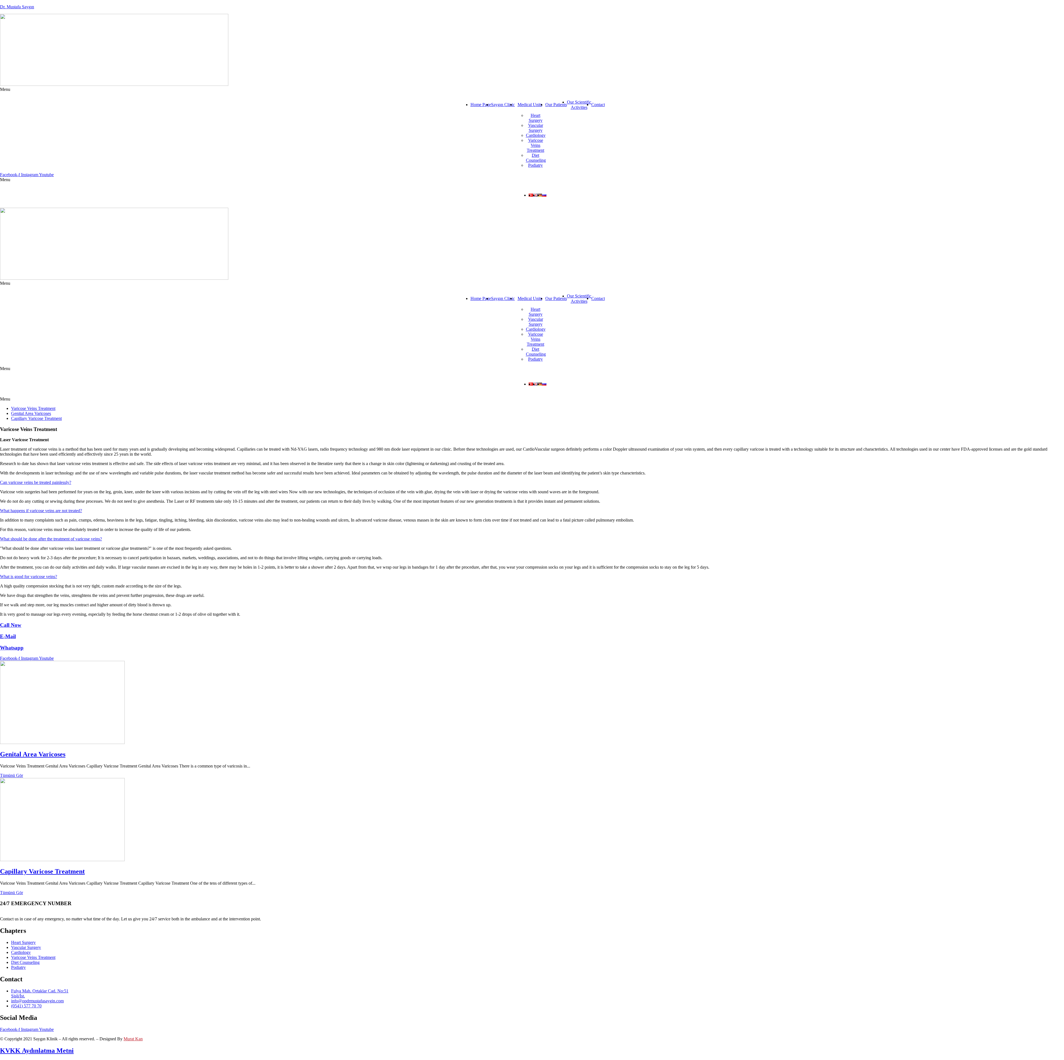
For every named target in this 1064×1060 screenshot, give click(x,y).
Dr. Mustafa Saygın (17, 6)
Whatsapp (12, 648)
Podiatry (535, 165)
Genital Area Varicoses (31, 413)
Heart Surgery (536, 118)
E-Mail (8, 636)
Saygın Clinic (503, 104)
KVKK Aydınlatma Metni (37, 1050)
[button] (532, 89)
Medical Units (530, 104)
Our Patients (556, 104)
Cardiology (536, 135)
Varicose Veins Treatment (535, 145)
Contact (598, 104)
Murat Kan (133, 1038)
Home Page (480, 104)
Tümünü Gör (11, 775)
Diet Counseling (536, 158)
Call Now (10, 625)
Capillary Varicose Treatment (36, 418)
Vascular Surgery (535, 128)
